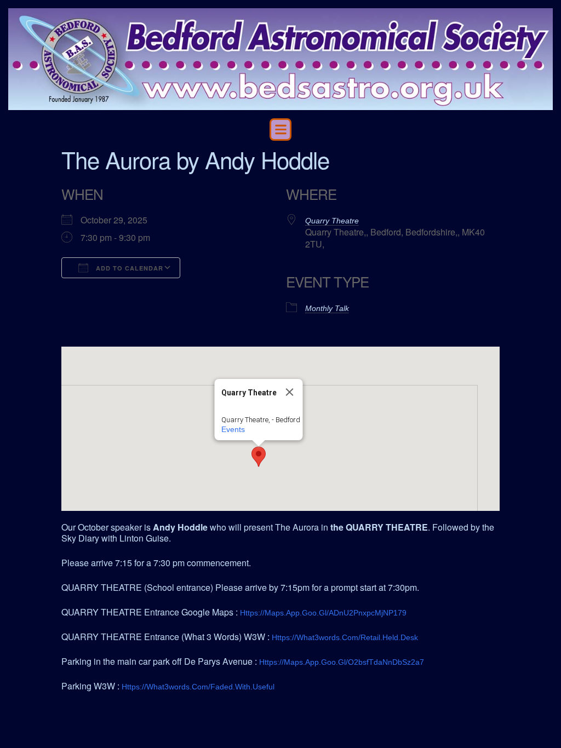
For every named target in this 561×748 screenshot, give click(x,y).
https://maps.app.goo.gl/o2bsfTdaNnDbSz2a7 (341, 662)
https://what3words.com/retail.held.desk (345, 637)
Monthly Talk (327, 308)
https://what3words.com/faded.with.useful (198, 686)
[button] (281, 129)
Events (233, 429)
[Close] (290, 392)
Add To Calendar (128, 268)
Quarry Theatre (332, 220)
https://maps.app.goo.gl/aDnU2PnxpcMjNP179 (323, 612)
